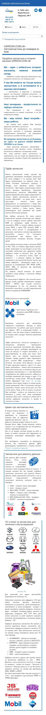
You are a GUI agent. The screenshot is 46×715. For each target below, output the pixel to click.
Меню (9, 27)
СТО (36, 27)
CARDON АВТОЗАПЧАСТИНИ (16, 3)
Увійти (23, 27)
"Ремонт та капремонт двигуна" (16, 448)
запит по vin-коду (33, 381)
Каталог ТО (22, 591)
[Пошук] (42, 36)
